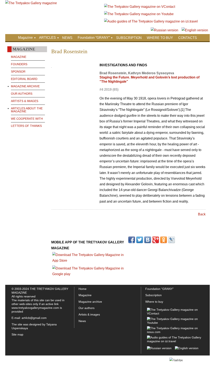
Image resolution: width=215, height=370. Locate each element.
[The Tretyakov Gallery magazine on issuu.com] (174, 332)
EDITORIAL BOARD (24, 79)
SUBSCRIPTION (129, 38)
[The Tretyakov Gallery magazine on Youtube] (138, 14)
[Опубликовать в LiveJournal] (171, 239)
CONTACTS (187, 38)
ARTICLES (47, 37)
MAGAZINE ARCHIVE (25, 86)
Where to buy (154, 301)
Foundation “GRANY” (94, 37)
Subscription (153, 295)
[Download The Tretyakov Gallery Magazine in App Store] (89, 260)
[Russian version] (164, 30)
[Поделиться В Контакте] (147, 239)
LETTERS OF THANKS (26, 125)
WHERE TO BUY (160, 38)
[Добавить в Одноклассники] (163, 239)
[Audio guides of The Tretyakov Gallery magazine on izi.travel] (151, 21)
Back (202, 214)
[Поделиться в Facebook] (131, 239)
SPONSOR (18, 71)
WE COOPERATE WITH (27, 118)
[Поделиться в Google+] (155, 239)
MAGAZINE (18, 56)
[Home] (31, 3)
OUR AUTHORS (21, 93)
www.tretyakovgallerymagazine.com (35, 307)
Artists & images (89, 314)
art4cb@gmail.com (34, 318)
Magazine (25, 37)
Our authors (86, 308)
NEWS (67, 38)
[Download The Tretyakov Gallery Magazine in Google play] (89, 274)
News (82, 321)
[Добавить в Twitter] (139, 239)
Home (83, 288)
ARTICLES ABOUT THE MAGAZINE (27, 110)
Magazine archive (90, 301)
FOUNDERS (19, 64)
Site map (17, 334)
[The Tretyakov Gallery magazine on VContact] (139, 6)
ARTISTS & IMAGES (24, 101)
